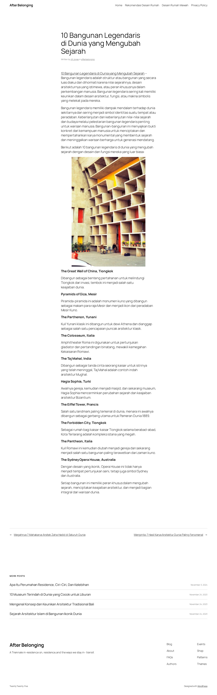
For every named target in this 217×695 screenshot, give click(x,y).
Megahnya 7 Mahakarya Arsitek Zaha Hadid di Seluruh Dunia (49, 534)
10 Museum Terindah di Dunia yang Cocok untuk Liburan (50, 594)
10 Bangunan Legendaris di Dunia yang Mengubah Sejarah (103, 73)
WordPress (202, 686)
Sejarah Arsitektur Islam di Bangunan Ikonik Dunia (46, 614)
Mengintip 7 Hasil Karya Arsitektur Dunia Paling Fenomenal (168, 534)
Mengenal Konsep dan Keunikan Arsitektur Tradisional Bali (52, 604)
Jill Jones (75, 59)
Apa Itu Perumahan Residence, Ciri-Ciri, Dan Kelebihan (49, 585)
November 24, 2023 (198, 594)
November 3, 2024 (199, 584)
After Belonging (21, 5)
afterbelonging (88, 59)
